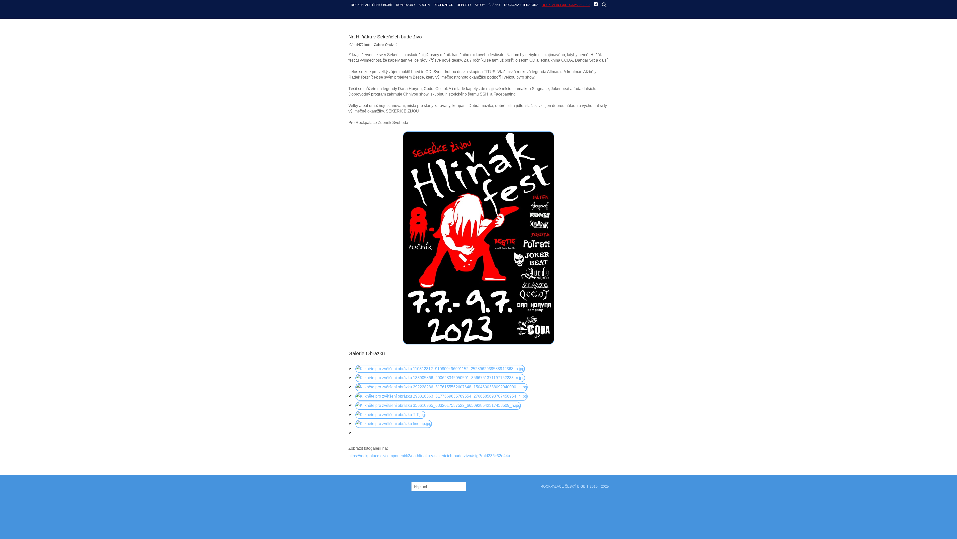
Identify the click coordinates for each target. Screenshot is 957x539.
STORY (480, 4)
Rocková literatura (521, 4)
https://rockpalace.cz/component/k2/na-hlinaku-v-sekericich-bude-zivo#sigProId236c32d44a (429, 456)
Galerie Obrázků (385, 45)
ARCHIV (424, 4)
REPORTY (464, 4)
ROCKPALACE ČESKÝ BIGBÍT (372, 4)
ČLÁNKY (494, 4)
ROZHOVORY (405, 4)
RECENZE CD (443, 4)
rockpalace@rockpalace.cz (566, 4)
